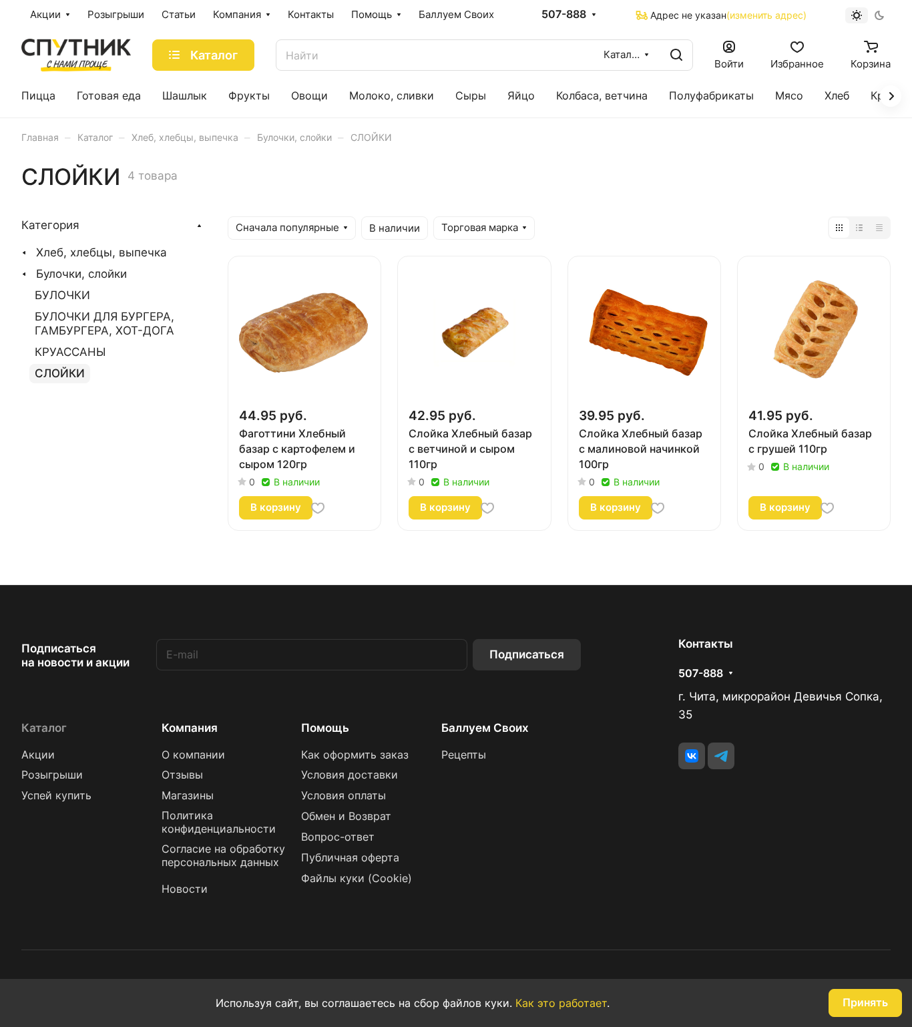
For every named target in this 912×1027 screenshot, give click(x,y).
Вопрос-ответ (338, 837)
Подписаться (526, 654)
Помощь (325, 728)
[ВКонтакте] (691, 756)
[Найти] (676, 55)
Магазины (188, 795)
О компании (193, 755)
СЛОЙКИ (60, 373)
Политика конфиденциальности (219, 822)
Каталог (44, 728)
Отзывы (182, 775)
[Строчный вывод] (859, 228)
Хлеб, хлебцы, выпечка (101, 252)
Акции (38, 755)
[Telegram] (721, 756)
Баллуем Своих (485, 728)
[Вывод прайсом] (879, 228)
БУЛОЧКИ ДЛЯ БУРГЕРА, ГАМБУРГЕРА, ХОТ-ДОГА (104, 323)
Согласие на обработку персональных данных (223, 856)
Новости (185, 889)
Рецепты (463, 755)
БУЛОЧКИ (62, 295)
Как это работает (561, 1003)
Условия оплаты (343, 795)
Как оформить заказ (355, 755)
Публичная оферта (350, 857)
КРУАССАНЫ (70, 352)
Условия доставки (349, 775)
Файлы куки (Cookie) (356, 878)
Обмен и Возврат (346, 816)
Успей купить (56, 795)
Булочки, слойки (81, 273)
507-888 (563, 15)
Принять (865, 1002)
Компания (190, 728)
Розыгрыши (52, 775)
